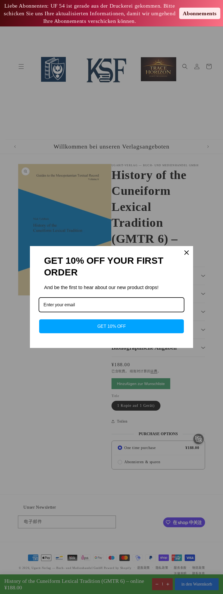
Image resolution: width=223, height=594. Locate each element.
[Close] (186, 252)
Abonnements (200, 13)
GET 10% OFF (111, 326)
